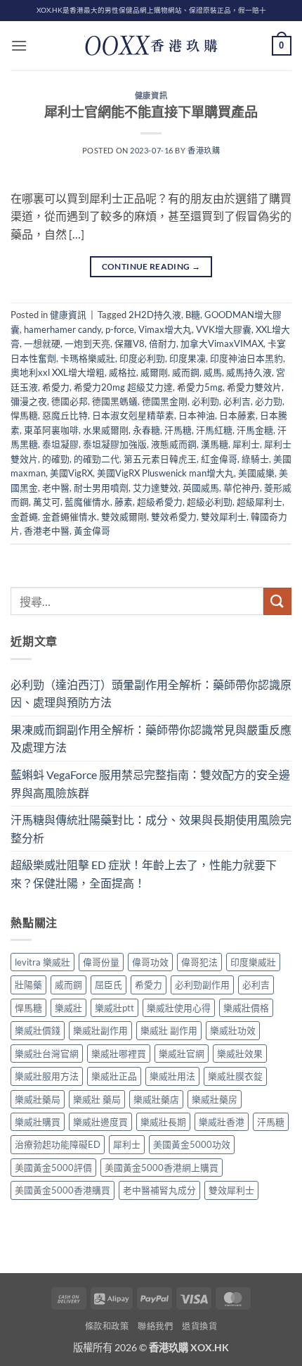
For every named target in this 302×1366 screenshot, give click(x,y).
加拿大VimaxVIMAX (221, 343)
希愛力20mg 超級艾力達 (123, 387)
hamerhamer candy (62, 329)
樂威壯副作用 (100, 1030)
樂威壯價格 (246, 1007)
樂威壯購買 (37, 1121)
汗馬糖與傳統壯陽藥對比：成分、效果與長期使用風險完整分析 (151, 829)
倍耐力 (162, 343)
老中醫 (56, 487)
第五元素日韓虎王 (160, 458)
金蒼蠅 (24, 516)
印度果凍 (187, 358)
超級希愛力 (160, 501)
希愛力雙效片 (254, 387)
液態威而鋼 (174, 444)
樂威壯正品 (114, 1076)
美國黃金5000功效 (191, 1144)
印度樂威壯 (253, 962)
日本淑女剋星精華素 (133, 415)
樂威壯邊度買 (100, 1121)
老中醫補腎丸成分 (159, 1190)
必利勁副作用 (202, 984)
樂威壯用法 (172, 1076)
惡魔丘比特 (65, 415)
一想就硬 (42, 343)
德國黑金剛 (165, 401)
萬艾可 (46, 501)
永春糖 (146, 430)
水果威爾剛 (106, 430)
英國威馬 (201, 487)
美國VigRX (71, 473)
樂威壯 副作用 (168, 1030)
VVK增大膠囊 (223, 329)
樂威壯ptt (114, 1007)
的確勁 (56, 458)
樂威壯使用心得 (179, 1007)
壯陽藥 (28, 984)
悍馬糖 (24, 415)
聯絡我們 (155, 1326)
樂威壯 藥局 (97, 1099)
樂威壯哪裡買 (118, 1053)
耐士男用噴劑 (101, 487)
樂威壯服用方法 (47, 1076)
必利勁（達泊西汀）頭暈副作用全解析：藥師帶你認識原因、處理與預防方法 (151, 693)
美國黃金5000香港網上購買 (161, 1167)
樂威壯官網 (181, 1053)
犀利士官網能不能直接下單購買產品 (151, 111)
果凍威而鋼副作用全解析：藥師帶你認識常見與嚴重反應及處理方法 (151, 738)
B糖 (192, 314)
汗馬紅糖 (214, 430)
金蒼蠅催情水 (69, 516)
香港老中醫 (47, 530)
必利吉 (237, 401)
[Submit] (277, 601)
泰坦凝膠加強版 (115, 444)
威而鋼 (185, 372)
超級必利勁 (209, 501)
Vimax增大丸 (165, 329)
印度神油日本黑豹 (246, 358)
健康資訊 (151, 95)
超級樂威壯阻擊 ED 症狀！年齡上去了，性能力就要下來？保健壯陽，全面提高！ (144, 874)
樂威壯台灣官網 (47, 1053)
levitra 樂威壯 (42, 962)
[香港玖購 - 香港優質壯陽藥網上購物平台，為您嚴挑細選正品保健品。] (151, 46)
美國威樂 (256, 473)
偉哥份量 (101, 962)
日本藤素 (237, 415)
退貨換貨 (199, 1326)
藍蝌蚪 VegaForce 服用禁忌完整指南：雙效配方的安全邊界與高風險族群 (150, 783)
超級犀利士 (259, 501)
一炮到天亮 (87, 343)
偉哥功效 (150, 962)
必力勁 (268, 401)
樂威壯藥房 (214, 1099)
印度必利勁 (142, 358)
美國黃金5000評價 (53, 1167)
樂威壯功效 (233, 1030)
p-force (119, 329)
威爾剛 (154, 372)
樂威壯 (68, 1007)
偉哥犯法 (199, 962)
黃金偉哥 (92, 530)
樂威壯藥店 (156, 1099)
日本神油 (196, 415)
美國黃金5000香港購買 (62, 1190)
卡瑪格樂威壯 (87, 358)
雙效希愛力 (174, 516)
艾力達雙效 (155, 487)
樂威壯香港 (221, 1121)
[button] (19, 45)
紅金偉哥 (219, 458)
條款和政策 (107, 1326)
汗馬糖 (178, 430)
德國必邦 (69, 401)
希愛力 (56, 387)
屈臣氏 (108, 984)
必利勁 (205, 401)
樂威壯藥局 (37, 1099)
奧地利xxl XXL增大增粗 (58, 372)
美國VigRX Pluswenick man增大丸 (165, 473)
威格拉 (122, 372)
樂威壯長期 (163, 1121)
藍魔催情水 (87, 501)
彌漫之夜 (29, 401)
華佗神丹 (241, 487)
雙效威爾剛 (124, 516)
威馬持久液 (249, 372)
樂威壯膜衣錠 (235, 1076)
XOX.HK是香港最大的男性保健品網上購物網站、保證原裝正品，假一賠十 (151, 10)
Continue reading (151, 266)
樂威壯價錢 (37, 1030)
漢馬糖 (214, 444)
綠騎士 (255, 458)
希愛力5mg (200, 387)
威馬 (213, 372)
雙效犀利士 (224, 516)
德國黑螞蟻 (115, 401)
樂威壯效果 (240, 1053)
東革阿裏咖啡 (51, 430)
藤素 (123, 501)
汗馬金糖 (255, 430)
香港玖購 (204, 150)
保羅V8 (129, 343)
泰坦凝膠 (60, 444)
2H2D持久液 (155, 314)
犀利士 (246, 444)
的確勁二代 (96, 458)
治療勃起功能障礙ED (57, 1144)
